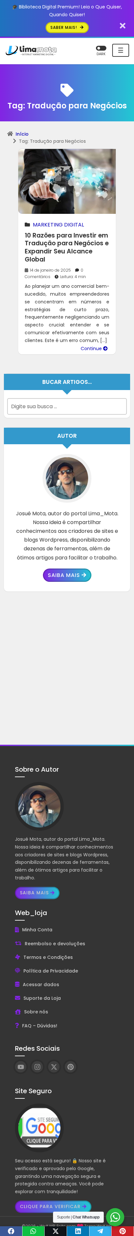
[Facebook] (11, 1231)
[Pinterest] (123, 1231)
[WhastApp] (33, 1231)
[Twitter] (56, 1231)
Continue (92, 348)
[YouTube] (20, 1066)
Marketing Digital (58, 224)
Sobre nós (36, 1012)
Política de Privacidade (50, 971)
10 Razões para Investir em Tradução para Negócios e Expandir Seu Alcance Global (67, 247)
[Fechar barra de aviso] (123, 25)
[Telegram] (100, 1231)
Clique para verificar (50, 1206)
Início (22, 134)
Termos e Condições (48, 957)
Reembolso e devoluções (55, 943)
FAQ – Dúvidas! (39, 1025)
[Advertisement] (67, 668)
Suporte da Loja (42, 998)
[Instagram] (37, 1066)
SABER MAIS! (64, 27)
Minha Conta (37, 929)
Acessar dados (41, 984)
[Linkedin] (78, 1231)
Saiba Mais (64, 575)
